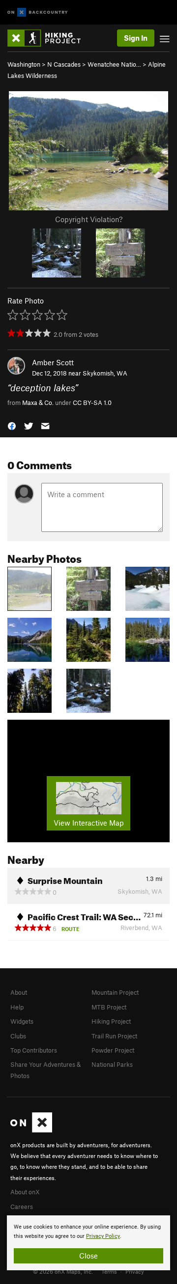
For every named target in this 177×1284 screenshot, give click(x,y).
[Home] (48, 38)
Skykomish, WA (105, 373)
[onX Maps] (31, 1130)
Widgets (21, 1021)
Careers (21, 1206)
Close (88, 1255)
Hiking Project (111, 1021)
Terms (109, 1271)
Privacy (134, 1271)
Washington (23, 64)
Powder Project (112, 1050)
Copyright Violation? (88, 219)
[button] (11, 424)
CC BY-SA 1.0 (92, 402)
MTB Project (108, 1007)
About (18, 992)
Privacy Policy (103, 1236)
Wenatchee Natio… (114, 64)
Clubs (18, 1036)
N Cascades (64, 64)
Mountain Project (115, 992)
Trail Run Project (114, 1036)
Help (17, 1007)
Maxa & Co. (38, 402)
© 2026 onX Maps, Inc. (63, 1271)
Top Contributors (33, 1050)
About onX (25, 1192)
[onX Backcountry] (37, 12)
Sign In (136, 37)
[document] (88, 1242)
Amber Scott (53, 362)
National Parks (112, 1064)
